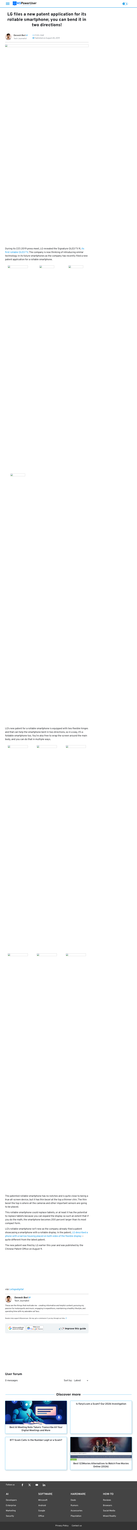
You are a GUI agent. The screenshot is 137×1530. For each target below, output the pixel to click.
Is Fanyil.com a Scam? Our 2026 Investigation (101, 1404)
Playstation (76, 1516)
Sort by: (68, 1380)
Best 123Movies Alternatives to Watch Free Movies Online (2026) (101, 1465)
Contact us (77, 1526)
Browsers (107, 1505)
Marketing (11, 1510)
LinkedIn (44, 1485)
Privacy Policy (61, 1526)
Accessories (76, 1510)
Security (10, 1516)
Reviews (107, 1500)
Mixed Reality (109, 1516)
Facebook (22, 1485)
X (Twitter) (29, 1485)
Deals (73, 1500)
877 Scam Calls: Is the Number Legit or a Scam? (36, 1440)
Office (41, 1516)
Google (41, 1510)
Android (42, 1505)
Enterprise (11, 1505)
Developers (11, 1500)
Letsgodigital (16, 1289)
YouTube (37, 1485)
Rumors (74, 1505)
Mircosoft (42, 1500)
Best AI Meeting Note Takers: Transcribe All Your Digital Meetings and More (35, 1429)
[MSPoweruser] (25, 3)
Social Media (109, 1510)
